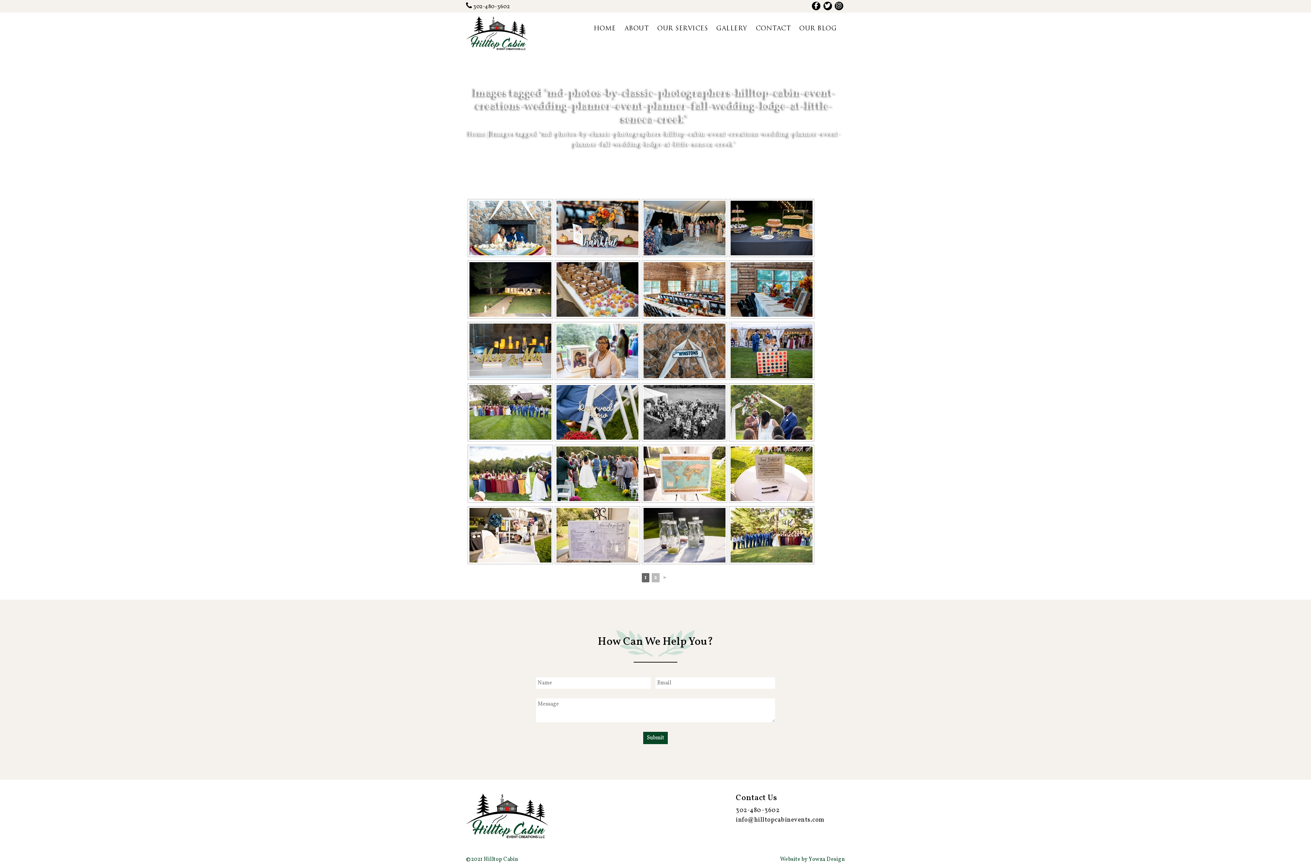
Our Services (682, 29)
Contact (773, 29)
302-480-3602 (491, 7)
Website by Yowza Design (812, 859)
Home (605, 29)
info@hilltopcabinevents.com (780, 820)
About (636, 29)
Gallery (731, 29)
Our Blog (817, 29)
